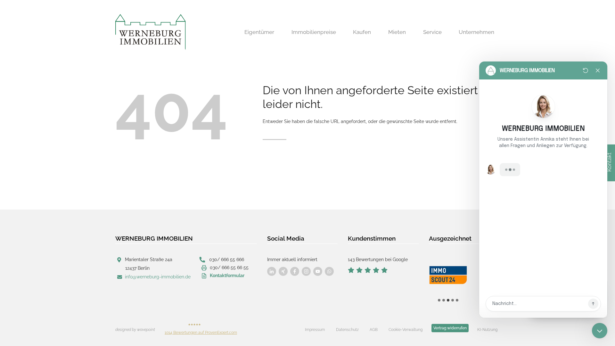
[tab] (439, 300)
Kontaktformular (227, 275)
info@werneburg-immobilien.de (158, 276)
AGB (374, 329)
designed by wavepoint (135, 329)
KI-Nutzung (487, 329)
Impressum (315, 329)
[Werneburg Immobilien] (150, 32)
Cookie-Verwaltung (405, 329)
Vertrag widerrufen (450, 328)
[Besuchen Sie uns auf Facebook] (271, 271)
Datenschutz (347, 329)
